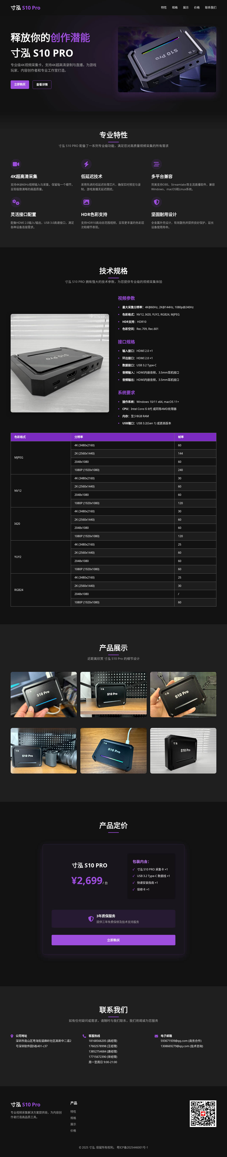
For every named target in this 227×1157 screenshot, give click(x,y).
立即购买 (20, 84)
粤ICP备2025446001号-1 (132, 1147)
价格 (197, 7)
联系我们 (210, 7)
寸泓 (25, 7)
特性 (164, 7)
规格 (175, 7)
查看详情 (42, 84)
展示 (186, 7)
